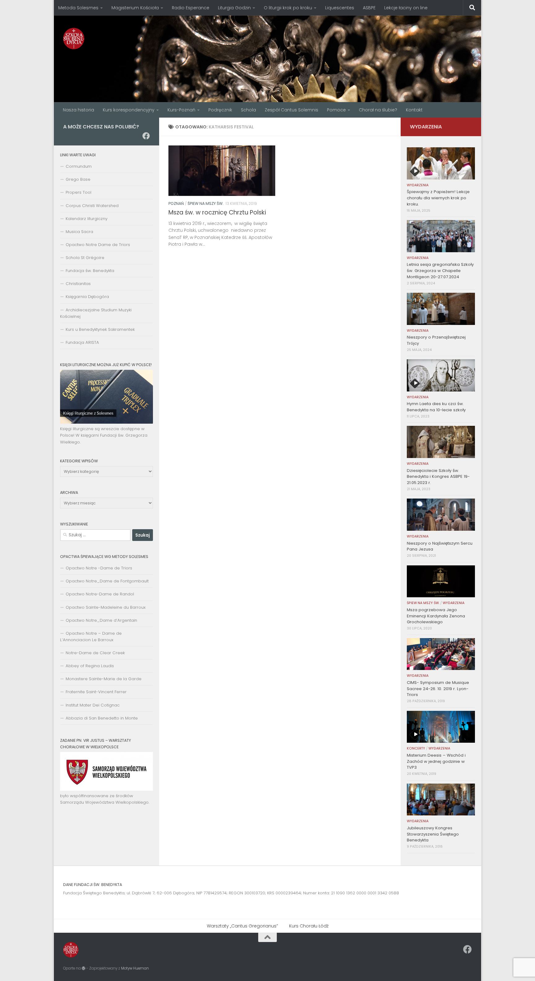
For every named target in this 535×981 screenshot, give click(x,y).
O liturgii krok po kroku (288, 8)
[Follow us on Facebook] (146, 136)
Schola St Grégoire (85, 258)
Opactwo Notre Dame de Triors (98, 245)
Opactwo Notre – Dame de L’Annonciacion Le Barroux (91, 636)
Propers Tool (78, 192)
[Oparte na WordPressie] (83, 968)
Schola (248, 110)
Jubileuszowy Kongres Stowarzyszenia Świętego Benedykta (433, 834)
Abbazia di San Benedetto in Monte (102, 718)
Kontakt (414, 110)
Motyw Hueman (135, 968)
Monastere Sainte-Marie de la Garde (103, 679)
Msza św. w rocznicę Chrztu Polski (217, 212)
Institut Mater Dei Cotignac (93, 705)
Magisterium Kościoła (135, 8)
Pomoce (336, 110)
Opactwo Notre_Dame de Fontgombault (107, 581)
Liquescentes (339, 8)
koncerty (416, 748)
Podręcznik (220, 110)
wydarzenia (417, 185)
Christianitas (78, 284)
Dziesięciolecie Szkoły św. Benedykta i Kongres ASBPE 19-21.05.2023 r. (438, 477)
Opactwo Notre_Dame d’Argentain (101, 620)
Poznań (176, 203)
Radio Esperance (190, 8)
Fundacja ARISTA (82, 342)
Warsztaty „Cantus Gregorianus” (242, 926)
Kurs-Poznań (181, 110)
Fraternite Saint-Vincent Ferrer (96, 692)
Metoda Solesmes (78, 8)
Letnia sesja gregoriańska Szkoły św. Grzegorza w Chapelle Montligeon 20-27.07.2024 (440, 270)
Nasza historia (78, 110)
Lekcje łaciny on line (406, 8)
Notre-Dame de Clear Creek (95, 653)
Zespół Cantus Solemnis (291, 110)
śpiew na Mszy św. (206, 203)
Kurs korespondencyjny (128, 110)
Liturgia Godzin (234, 8)
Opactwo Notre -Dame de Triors (99, 568)
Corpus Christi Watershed (92, 206)
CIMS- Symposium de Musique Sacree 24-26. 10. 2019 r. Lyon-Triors (438, 689)
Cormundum (79, 166)
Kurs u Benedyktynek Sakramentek (100, 329)
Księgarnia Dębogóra (87, 297)
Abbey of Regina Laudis (90, 666)
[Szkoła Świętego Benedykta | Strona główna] (74, 38)
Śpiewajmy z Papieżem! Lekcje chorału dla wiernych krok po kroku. (438, 198)
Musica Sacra (79, 232)
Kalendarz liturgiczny (86, 219)
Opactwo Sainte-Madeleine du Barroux (106, 607)
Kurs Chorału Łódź (308, 926)
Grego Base (78, 179)
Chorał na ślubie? (378, 110)
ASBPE (369, 8)
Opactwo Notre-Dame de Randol (100, 594)
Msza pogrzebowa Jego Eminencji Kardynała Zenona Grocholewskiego (436, 616)
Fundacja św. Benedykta (90, 271)
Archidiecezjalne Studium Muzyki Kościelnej (96, 313)
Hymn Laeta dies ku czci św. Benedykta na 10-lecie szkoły (436, 407)
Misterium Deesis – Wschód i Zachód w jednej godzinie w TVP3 (436, 761)
